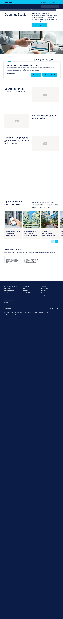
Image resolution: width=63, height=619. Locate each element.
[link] (7, 9)
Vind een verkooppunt (9, 295)
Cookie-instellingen (11, 73)
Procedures (43, 290)
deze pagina (54, 286)
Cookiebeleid (29, 70)
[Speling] (16, 121)
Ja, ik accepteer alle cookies (50, 74)
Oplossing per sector (8, 292)
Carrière (24, 295)
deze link (50, 288)
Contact (6, 302)
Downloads (43, 292)
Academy (43, 295)
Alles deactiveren (36, 74)
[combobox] (50, 6)
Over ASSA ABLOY (26, 292)
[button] (56, 241)
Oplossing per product (9, 290)
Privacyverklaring (35, 70)
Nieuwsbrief (25, 290)
